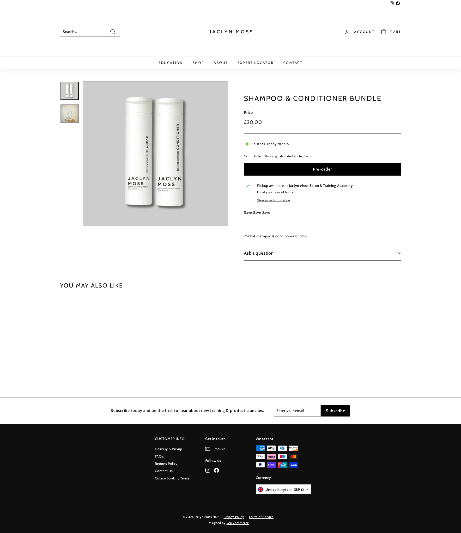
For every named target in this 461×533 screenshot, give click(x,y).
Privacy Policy (234, 517)
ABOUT (221, 63)
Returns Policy (166, 463)
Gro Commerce (238, 523)
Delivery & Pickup (168, 449)
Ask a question (259, 253)
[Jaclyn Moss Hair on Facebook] (216, 470)
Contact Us (164, 471)
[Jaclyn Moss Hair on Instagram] (207, 470)
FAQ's (159, 456)
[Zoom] (155, 153)
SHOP (198, 63)
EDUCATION (170, 63)
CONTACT (293, 63)
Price (248, 112)
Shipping (270, 156)
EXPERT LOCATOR (255, 63)
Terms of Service (261, 517)
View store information (273, 200)
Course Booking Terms (172, 478)
